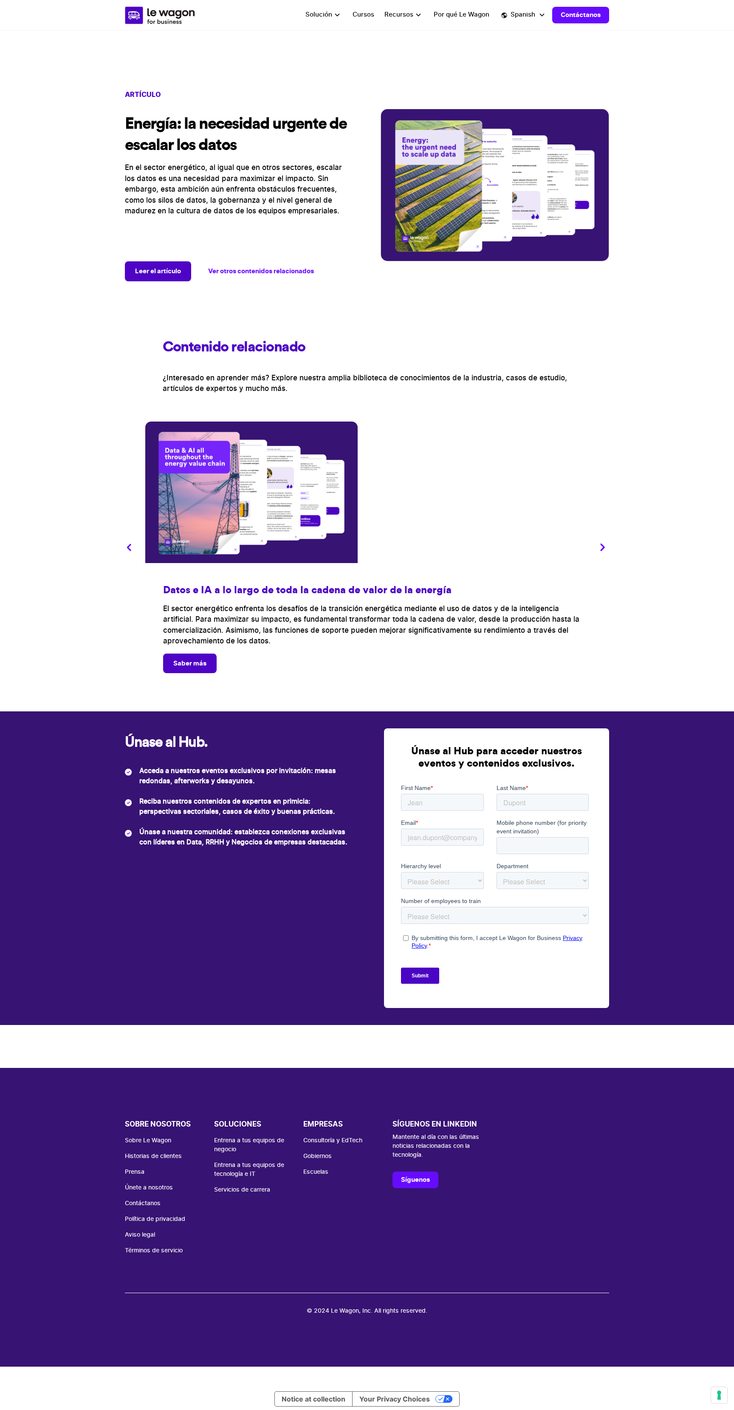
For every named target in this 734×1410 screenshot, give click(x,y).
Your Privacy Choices (394, 1399)
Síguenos (415, 1179)
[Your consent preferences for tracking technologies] (719, 1395)
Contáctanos (581, 15)
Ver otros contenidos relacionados (261, 271)
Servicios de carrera (242, 1190)
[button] (323, 15)
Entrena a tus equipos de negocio (249, 1145)
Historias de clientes (153, 1156)
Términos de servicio (154, 1251)
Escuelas (315, 1172)
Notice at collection (313, 1399)
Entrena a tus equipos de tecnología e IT (249, 1169)
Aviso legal (140, 1235)
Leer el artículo (158, 271)
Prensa (134, 1172)
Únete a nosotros (149, 1188)
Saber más (189, 663)
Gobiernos (317, 1156)
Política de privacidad (155, 1219)
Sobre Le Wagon (148, 1141)
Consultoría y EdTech (332, 1141)
